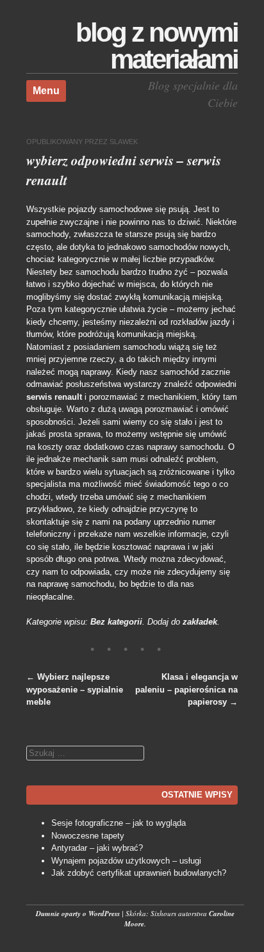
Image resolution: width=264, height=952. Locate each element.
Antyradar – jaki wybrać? (97, 848)
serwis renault (54, 397)
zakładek (200, 622)
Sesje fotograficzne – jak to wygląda (118, 823)
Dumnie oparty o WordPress (78, 913)
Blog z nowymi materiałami (157, 45)
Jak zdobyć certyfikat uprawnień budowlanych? (138, 873)
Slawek (124, 141)
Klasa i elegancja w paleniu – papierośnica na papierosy (186, 689)
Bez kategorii (116, 622)
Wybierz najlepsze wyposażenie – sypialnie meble (74, 689)
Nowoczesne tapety (87, 836)
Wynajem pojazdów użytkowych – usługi (126, 861)
